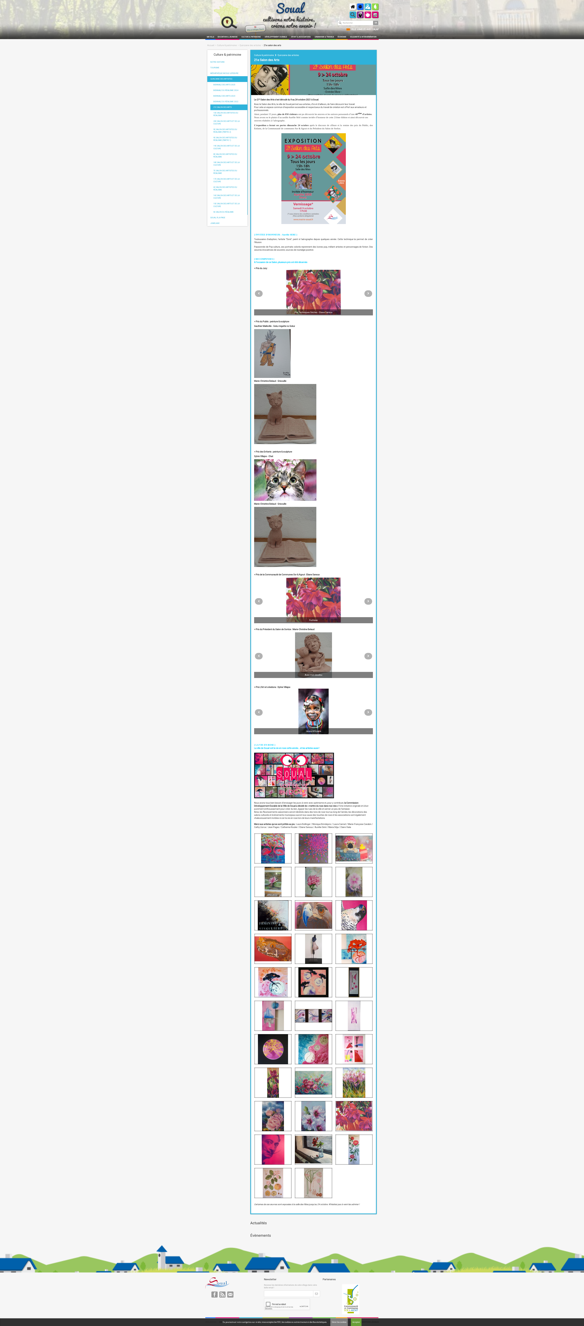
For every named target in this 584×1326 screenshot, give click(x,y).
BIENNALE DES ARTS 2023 (224, 96)
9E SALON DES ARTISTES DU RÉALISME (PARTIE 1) (225, 139)
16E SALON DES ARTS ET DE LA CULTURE (226, 196)
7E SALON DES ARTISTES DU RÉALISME (225, 172)
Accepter (356, 1322)
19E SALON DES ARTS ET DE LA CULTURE (226, 147)
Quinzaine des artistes (250, 45)
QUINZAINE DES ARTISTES (221, 79)
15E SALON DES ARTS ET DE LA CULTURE (226, 205)
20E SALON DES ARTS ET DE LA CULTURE (226, 122)
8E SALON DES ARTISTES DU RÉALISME (225, 155)
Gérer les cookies (339, 1322)
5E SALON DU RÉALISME (223, 212)
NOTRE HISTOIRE (217, 62)
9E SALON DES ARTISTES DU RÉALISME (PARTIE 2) (225, 130)
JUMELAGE (215, 223)
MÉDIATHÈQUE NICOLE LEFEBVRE (224, 73)
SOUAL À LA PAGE (217, 218)
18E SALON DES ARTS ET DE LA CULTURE (226, 163)
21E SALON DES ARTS (222, 107)
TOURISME (214, 68)
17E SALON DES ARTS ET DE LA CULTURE (226, 180)
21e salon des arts (272, 45)
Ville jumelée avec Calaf (365, 29)
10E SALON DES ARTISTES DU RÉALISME (225, 114)
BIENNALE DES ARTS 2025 (224, 85)
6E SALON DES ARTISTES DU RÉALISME (225, 188)
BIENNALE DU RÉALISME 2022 (225, 102)
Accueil (210, 45)
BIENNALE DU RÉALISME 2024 (225, 90)
